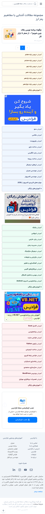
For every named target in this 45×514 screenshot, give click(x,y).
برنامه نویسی (12, 446)
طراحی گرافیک (12, 454)
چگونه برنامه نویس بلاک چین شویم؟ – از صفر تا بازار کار (30, 33)
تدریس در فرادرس (33, 449)
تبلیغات (33, 454)
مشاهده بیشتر (38, 492)
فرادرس (33, 451)
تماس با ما (33, 443)
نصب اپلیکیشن (21, 419)
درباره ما (33, 457)
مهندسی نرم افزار (12, 457)
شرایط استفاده (38, 504)
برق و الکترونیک (12, 451)
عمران (12, 443)
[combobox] (18, 3)
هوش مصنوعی (13, 449)
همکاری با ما (33, 446)
